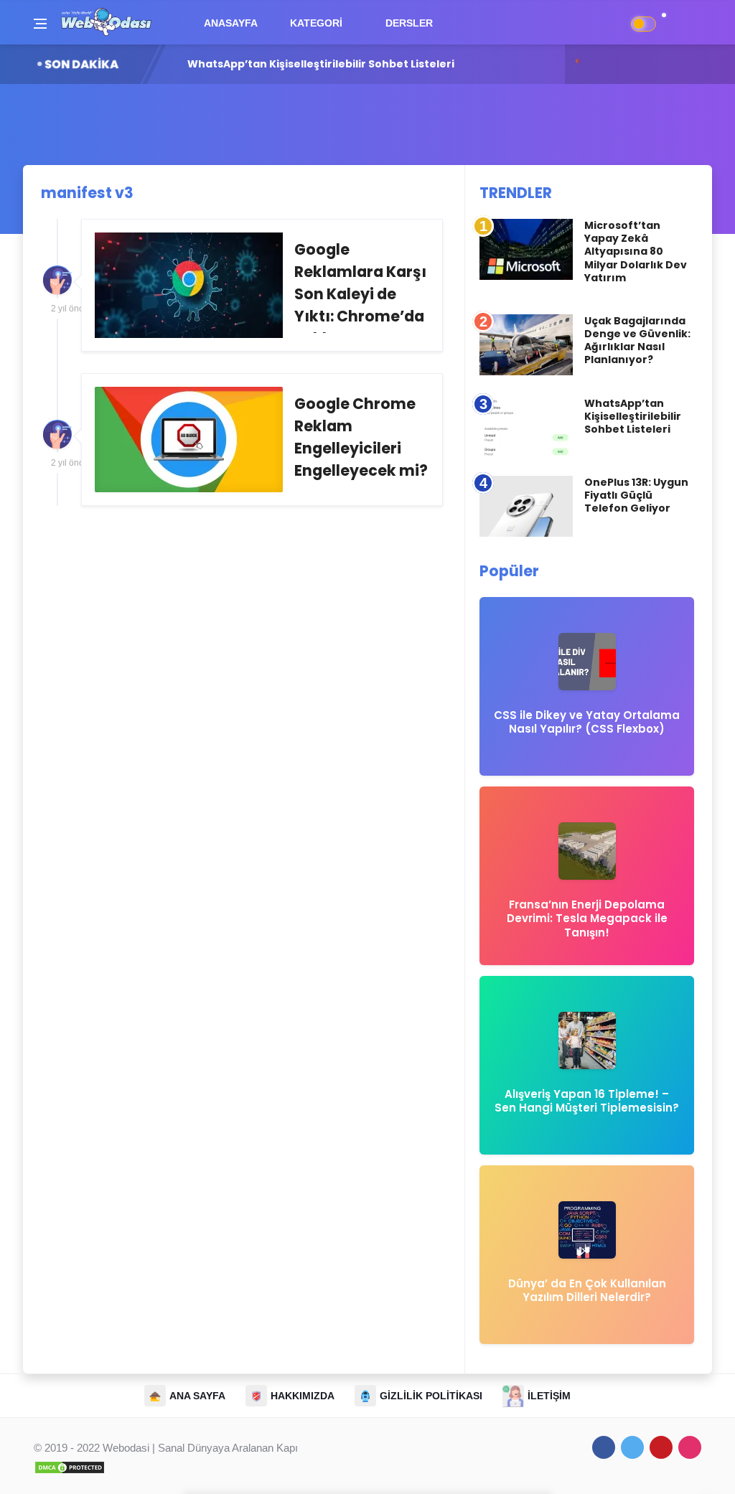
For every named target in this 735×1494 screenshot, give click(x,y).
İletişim (549, 1395)
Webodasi (126, 1448)
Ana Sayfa (197, 1395)
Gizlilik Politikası (431, 1395)
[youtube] (661, 1447)
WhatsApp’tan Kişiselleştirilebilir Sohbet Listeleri (632, 416)
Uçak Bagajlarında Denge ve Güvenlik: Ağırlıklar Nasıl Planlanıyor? (637, 340)
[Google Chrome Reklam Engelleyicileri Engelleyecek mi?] (262, 439)
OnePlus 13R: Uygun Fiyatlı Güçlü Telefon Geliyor (318, 64)
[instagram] (689, 1447)
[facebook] (603, 1447)
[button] (671, 22)
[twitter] (632, 1447)
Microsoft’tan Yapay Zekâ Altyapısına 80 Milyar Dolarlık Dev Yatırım (635, 251)
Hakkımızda (302, 1395)
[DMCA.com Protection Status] (70, 1466)
